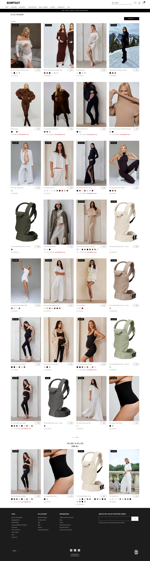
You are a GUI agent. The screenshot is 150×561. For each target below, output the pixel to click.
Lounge (52, 7)
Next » (77, 437)
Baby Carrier (43, 7)
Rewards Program (42, 517)
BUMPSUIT (76, 554)
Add (38, 70)
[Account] (139, 3)
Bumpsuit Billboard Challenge (19, 525)
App (39, 522)
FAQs (13, 535)
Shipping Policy (15, 520)
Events (61, 522)
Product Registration (43, 530)
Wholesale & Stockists (65, 525)
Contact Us (14, 537)
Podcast (40, 527)
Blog (39, 525)
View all (75, 446)
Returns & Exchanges (17, 517)
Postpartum (32, 7)
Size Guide (14, 527)
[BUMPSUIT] (13, 3)
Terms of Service (16, 530)
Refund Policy (15, 522)
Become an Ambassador (66, 530)
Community (61, 7)
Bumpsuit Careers (64, 527)
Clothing (14, 7)
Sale (68, 7)
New (7, 7)
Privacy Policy (15, 532)
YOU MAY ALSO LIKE (75, 443)
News (61, 520)
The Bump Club (42, 520)
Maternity (22, 7)
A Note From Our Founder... (67, 517)
